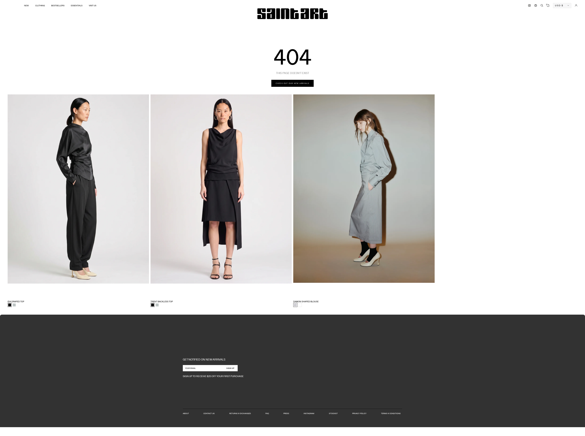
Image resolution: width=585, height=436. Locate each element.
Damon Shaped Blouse (306, 301)
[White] (300, 305)
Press (286, 413)
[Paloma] (14, 305)
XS (9, 296)
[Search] (542, 5)
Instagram (309, 413)
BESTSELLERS (57, 5)
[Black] (10, 305)
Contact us (209, 413)
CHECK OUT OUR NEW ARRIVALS (292, 83)
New (26, 5)
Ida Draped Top (16, 301)
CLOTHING (40, 5)
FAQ (267, 413)
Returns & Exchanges (240, 413)
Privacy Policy (359, 413)
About (186, 413)
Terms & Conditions (391, 413)
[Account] (576, 5)
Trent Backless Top (162, 301)
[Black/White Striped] (295, 305)
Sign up (230, 368)
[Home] (292, 13)
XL (27, 296)
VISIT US (92, 5)
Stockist (333, 413)
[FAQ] (535, 5)
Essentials (76, 5)
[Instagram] (529, 5)
